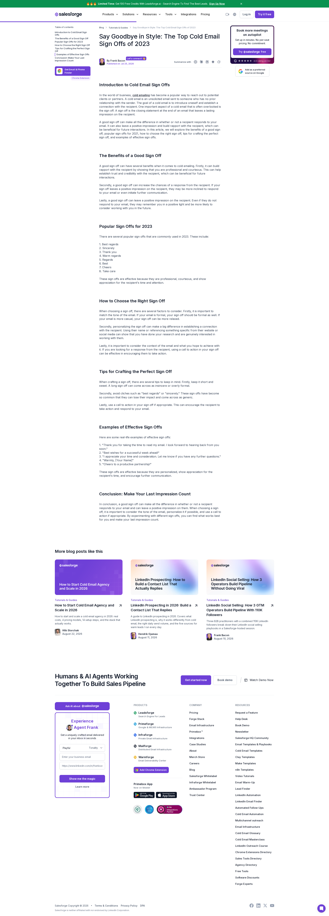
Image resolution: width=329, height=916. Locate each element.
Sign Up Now (217, 3)
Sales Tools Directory (248, 858)
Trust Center (197, 795)
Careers (194, 763)
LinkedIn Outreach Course (251, 845)
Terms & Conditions (106, 905)
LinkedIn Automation (248, 795)
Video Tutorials (244, 776)
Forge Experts (244, 883)
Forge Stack (196, 719)
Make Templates (245, 763)
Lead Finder (242, 788)
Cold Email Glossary (247, 833)
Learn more (82, 786)
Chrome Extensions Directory (253, 852)
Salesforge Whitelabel (203, 776)
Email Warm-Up (245, 782)
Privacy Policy (129, 905)
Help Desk (241, 719)
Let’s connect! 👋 (136, 58)
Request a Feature (246, 712)
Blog (192, 769)
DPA (142, 905)
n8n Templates (244, 769)
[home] (68, 14)
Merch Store (197, 757)
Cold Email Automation (249, 814)
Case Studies (197, 744)
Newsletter (242, 731)
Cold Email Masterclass (250, 839)
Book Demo (242, 725)
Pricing (205, 14)
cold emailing (141, 95)
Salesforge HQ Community (252, 738)
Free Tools (241, 871)
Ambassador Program (203, 788)
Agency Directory (246, 864)
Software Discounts (247, 877)
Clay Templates (245, 757)
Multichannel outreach (249, 820)
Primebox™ (196, 731)
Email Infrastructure (201, 725)
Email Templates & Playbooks (253, 744)
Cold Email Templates (248, 750)
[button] (110, 14)
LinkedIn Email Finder (248, 801)
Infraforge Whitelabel (202, 782)
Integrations (188, 14)
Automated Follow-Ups (249, 807)
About (193, 750)
